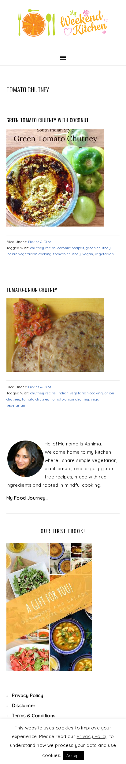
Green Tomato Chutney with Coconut (47, 120)
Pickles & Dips (39, 242)
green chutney (98, 248)
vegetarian (104, 254)
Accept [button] (73, 755)
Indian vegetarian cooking (29, 254)
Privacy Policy (27, 695)
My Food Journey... (27, 498)
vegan (88, 254)
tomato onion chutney (70, 399)
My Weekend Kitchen (63, 23)
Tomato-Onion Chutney (31, 289)
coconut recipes (70, 248)
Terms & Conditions (33, 715)
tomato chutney (67, 254)
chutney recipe (43, 248)
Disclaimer (23, 705)
